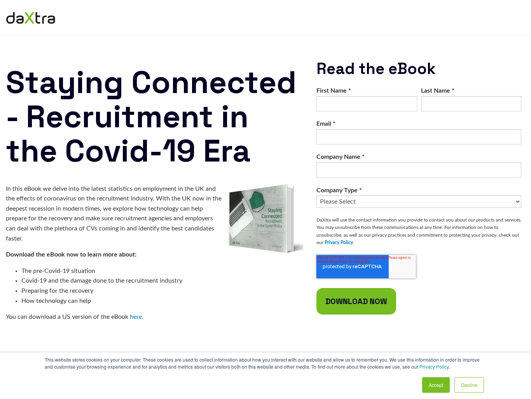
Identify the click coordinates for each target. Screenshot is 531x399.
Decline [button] (469, 384)
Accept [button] (436, 384)
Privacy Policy (434, 366)
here (136, 317)
